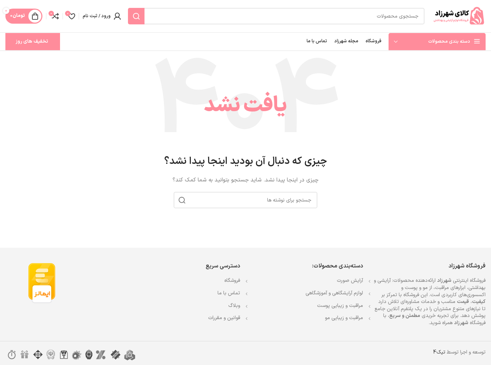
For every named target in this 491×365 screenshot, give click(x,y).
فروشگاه (232, 280)
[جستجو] (136, 16)
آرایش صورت (350, 280)
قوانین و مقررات (224, 318)
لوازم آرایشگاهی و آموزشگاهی (334, 293)
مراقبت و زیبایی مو (344, 318)
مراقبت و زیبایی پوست (340, 305)
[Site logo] (459, 16)
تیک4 (439, 352)
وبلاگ (234, 305)
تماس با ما (228, 293)
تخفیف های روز (31, 41)
